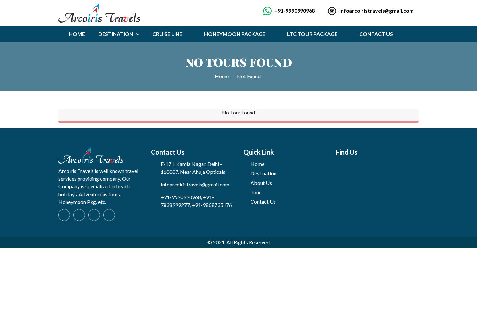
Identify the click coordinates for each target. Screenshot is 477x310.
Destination (263, 173)
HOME (77, 34)
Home (222, 76)
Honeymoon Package (234, 34)
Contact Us (376, 34)
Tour (256, 192)
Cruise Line (167, 34)
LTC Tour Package (312, 34)
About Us (261, 183)
